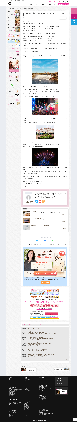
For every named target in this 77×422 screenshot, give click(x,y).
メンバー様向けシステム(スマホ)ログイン (62, 383)
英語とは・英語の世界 (11, 415)
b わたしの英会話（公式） (42, 397)
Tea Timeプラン (26, 389)
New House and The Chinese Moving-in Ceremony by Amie (38, 356)
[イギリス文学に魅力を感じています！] (26, 220)
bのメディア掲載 (41, 390)
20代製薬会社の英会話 (26, 406)
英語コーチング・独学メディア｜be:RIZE (44, 414)
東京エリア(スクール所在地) (12, 391)
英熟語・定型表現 (11, 414)
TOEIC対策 (25, 403)
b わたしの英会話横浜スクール (12, 395)
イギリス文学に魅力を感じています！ (38, 218)
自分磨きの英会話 (26, 408)
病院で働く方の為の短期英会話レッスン (29, 401)
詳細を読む (64, 214)
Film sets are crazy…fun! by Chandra (34, 344)
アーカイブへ (65, 359)
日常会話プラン (26, 387)
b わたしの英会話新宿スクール (12, 393)
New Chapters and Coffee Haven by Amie (35, 345)
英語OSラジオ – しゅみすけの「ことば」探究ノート (45, 388)
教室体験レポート (41, 389)
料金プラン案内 (26, 378)
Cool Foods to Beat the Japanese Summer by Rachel (37, 334)
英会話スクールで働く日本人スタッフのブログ (58, 244)
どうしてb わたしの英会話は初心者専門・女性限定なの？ (15, 389)
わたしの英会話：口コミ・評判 (43, 385)
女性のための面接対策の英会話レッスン (29, 402)
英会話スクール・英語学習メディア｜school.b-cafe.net (46, 413)
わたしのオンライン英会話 (27, 390)
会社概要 (10, 378)
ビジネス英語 (25, 404)
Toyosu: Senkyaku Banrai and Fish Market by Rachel (37, 355)
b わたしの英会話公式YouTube (43, 409)
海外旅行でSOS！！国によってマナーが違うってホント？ (42, 225)
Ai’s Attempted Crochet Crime (33, 348)
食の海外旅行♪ (34, 211)
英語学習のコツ (11, 416)
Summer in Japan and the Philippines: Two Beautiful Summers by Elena (40, 338)
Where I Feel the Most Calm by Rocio (34, 357)
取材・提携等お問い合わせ (42, 398)
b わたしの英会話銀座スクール (12, 392)
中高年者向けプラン (26, 388)
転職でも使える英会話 (26, 407)
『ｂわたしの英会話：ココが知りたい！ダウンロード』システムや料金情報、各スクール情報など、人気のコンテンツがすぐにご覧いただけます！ (44, 302)
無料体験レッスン (61, 4)
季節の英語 (10, 413)
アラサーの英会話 (26, 405)
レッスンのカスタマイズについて (13, 404)
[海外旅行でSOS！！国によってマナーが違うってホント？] (26, 227)
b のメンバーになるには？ (27, 379)
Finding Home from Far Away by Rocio (35, 331)
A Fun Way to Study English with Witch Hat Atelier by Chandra (38, 351)
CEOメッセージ (11, 380)
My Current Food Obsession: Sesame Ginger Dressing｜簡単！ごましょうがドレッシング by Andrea (45, 329)
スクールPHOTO (11, 401)
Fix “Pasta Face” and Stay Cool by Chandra (35, 337)
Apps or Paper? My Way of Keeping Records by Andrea (37, 349)
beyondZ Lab (41, 412)
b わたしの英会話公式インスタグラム (43, 410)
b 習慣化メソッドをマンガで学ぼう (13, 390)
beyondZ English (41, 411)
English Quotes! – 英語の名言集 (12, 412)
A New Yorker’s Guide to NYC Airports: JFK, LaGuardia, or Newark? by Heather (42, 333)
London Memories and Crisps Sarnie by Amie (36, 332)
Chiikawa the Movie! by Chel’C (33, 328)
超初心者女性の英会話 (26, 409)
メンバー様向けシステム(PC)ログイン (62, 380)
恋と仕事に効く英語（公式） (42, 396)
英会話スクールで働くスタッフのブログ (41, 244)
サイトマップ (41, 399)
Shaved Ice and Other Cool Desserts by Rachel (36, 340)
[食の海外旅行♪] (26, 213)
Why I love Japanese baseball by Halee (35, 339)
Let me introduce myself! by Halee (34, 342)
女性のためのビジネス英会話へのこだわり (14, 403)
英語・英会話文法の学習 (12, 411)
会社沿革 (10, 379)
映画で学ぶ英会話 (41, 387)
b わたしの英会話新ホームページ (43, 408)
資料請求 (67, 4)
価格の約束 (25, 415)
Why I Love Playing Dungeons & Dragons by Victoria (37, 350)
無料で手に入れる (45, 282)
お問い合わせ (55, 1)
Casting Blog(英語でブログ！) (43, 386)
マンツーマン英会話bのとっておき (13, 400)
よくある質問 (49, 1)
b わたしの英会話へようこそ (12, 388)
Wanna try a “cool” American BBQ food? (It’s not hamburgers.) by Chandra (41, 354)
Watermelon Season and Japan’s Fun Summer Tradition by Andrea (39, 343)
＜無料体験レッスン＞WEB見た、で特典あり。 (44, 309)
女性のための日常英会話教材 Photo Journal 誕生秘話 (15, 402)
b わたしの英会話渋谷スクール (12, 394)
